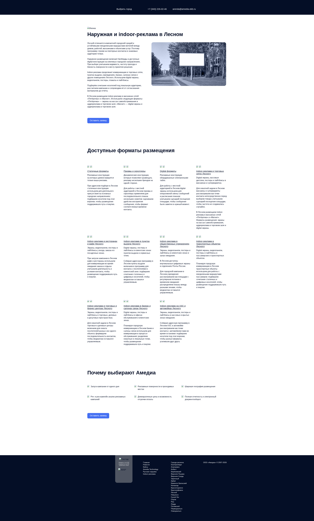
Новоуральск (176, 511)
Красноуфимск (177, 490)
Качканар (174, 485)
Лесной (174, 492)
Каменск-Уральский (179, 483)
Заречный (175, 479)
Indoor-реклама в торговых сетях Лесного (210, 172)
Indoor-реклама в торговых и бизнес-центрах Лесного (102, 307)
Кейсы (145, 467)
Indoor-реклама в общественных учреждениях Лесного (174, 244)
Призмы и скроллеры (134, 171)
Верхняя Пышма (177, 474)
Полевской (175, 506)
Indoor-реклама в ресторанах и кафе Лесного (102, 242)
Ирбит (173, 481)
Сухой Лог (175, 497)
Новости (146, 465)
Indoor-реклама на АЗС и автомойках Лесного (173, 307)
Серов (173, 499)
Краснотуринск (177, 488)
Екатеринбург (176, 465)
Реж (172, 502)
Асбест (174, 469)
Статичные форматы (98, 171)
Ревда (173, 504)
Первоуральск (176, 509)
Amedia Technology (150, 469)
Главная (146, 462)
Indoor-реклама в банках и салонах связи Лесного (137, 307)
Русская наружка (150, 472)
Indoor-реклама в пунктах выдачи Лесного (137, 242)
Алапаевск (175, 467)
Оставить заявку (98, 120)
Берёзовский (176, 472)
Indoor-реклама (149, 474)
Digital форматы (168, 171)
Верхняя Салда (177, 476)
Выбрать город (124, 9)
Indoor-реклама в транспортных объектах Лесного (208, 244)
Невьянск (174, 495)
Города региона (177, 462)
